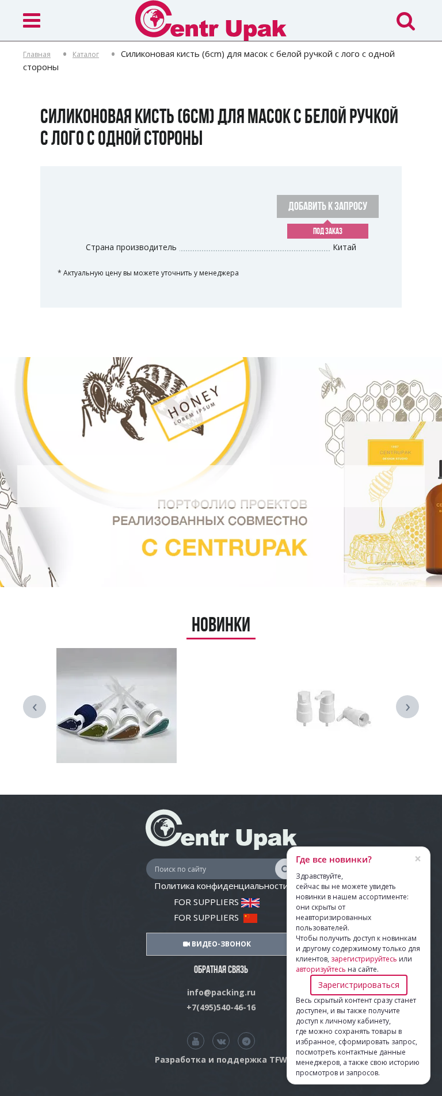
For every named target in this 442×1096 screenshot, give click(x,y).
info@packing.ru (221, 992)
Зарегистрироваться (358, 984)
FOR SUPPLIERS (207, 901)
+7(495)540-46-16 (221, 1007)
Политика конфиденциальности (221, 885)
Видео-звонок (220, 944)
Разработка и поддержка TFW (221, 1059)
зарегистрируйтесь (364, 959)
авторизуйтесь (321, 969)
